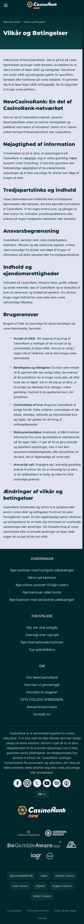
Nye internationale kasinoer (42, 642)
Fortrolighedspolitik (38, 910)
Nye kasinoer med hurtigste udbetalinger (42, 570)
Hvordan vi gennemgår (42, 685)
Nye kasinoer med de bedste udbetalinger (42, 599)
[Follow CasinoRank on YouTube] (47, 783)
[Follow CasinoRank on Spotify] (57, 783)
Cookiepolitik (14, 910)
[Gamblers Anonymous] (71, 844)
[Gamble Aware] (34, 844)
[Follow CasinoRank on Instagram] (27, 783)
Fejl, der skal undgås (42, 627)
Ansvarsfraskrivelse (42, 707)
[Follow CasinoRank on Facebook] (17, 783)
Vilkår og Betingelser (65, 910)
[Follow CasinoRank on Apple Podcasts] (66, 783)
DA (40, 794)
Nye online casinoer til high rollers (42, 585)
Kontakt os (42, 714)
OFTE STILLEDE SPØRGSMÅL (42, 699)
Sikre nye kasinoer (42, 577)
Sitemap (42, 918)
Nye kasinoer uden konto (42, 592)
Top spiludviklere (42, 649)
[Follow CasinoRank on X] (37, 783)
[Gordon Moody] (55, 833)
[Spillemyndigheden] (29, 833)
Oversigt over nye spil (42, 635)
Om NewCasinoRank (42, 677)
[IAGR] (36, 856)
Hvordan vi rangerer (42, 692)
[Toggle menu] (6, 5)
